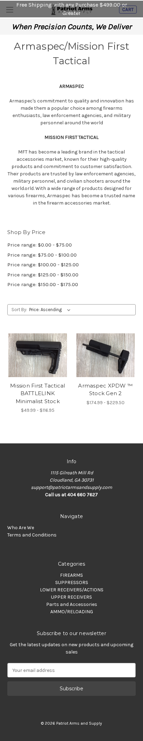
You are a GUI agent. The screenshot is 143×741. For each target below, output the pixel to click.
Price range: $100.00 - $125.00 (43, 264)
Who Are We (20, 528)
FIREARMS (71, 575)
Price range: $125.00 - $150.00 (42, 275)
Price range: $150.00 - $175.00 (42, 284)
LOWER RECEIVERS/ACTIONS (71, 590)
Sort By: (19, 309)
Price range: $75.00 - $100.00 (42, 255)
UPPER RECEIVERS (71, 597)
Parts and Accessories (71, 604)
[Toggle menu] (9, 9)
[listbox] (51, 310)
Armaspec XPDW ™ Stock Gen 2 (105, 389)
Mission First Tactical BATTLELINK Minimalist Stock (37, 393)
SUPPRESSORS (71, 582)
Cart (128, 10)
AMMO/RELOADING (71, 612)
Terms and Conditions (32, 535)
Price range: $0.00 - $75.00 (39, 245)
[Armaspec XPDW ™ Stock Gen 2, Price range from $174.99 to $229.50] (105, 355)
